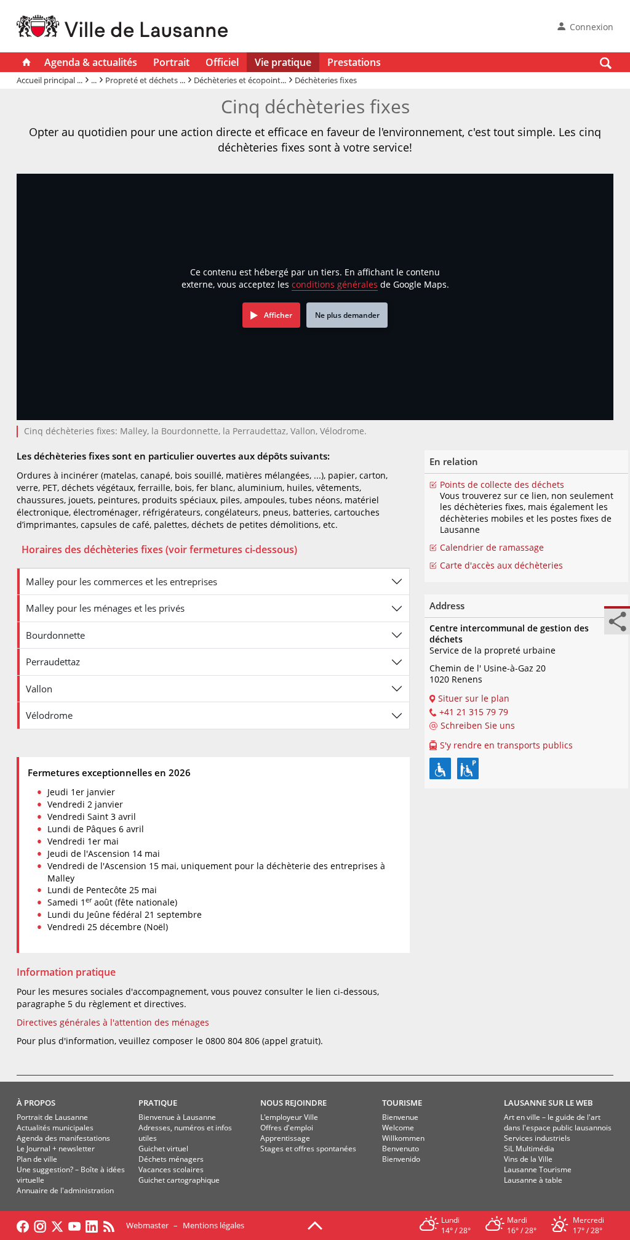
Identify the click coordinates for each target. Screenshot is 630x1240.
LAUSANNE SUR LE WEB (548, 1102)
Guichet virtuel (163, 1148)
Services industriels (537, 1138)
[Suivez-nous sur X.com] (57, 1225)
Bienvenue (400, 1117)
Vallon (39, 689)
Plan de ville (37, 1159)
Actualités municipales (55, 1127)
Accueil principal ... (49, 80)
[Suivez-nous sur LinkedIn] (92, 1225)
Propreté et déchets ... (145, 80)
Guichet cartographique (179, 1180)
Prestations (354, 62)
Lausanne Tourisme (538, 1169)
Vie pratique (283, 62)
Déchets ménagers (171, 1159)
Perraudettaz (53, 661)
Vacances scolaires (171, 1169)
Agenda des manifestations (63, 1138)
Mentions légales (213, 1225)
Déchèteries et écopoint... (240, 80)
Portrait (171, 62)
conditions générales (335, 284)
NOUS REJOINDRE (293, 1102)
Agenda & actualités (90, 62)
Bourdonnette (55, 635)
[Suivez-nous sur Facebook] (23, 1225)
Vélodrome (49, 715)
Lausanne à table (533, 1180)
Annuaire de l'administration (65, 1190)
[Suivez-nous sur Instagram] (40, 1225)
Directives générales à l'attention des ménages (113, 1022)
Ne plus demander (347, 315)
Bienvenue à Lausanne (177, 1117)
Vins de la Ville (528, 1159)
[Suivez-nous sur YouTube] (74, 1225)
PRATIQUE (157, 1102)
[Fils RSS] (112, 1225)
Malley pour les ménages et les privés (105, 608)
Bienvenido (401, 1159)
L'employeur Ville (289, 1117)
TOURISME (402, 1102)
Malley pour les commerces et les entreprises (121, 581)
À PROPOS (36, 1102)
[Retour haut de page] (315, 1224)
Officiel (222, 62)
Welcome (398, 1127)
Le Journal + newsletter (56, 1148)
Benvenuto (400, 1148)
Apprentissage (285, 1138)
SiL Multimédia (529, 1148)
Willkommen (403, 1138)
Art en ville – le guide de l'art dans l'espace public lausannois (558, 1122)
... (94, 80)
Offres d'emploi (286, 1127)
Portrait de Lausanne (52, 1117)
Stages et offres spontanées (308, 1148)
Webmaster (147, 1225)
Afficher (278, 315)
